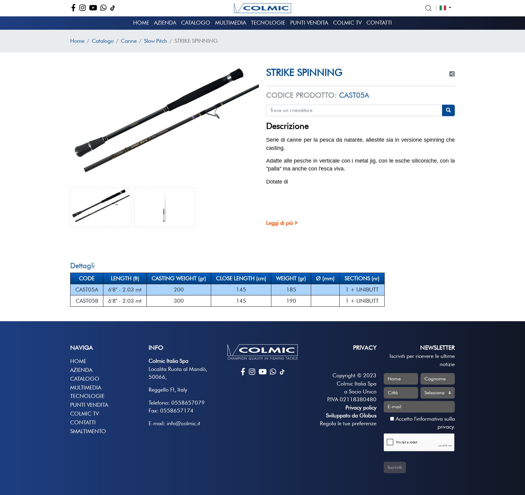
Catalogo (195, 22)
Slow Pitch (155, 41)
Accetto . (424, 423)
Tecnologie (268, 22)
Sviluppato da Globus (351, 415)
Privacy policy (360, 407)
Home (141, 22)
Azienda (165, 22)
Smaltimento (88, 431)
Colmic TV (347, 22)
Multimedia (230, 22)
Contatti (379, 22)
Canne (129, 41)
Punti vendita (309, 22)
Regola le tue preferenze (348, 423)
